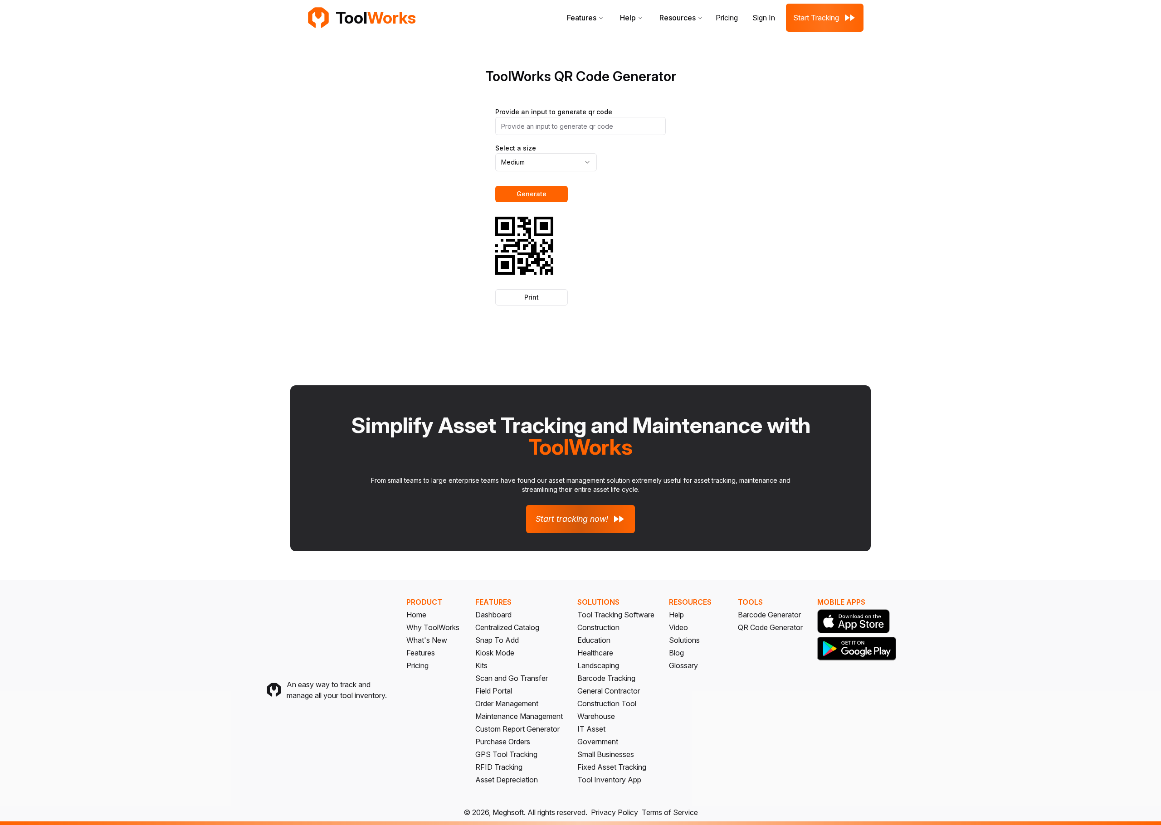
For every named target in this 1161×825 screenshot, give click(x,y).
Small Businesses (605, 754)
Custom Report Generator (517, 728)
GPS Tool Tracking (506, 754)
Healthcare (595, 652)
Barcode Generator (769, 614)
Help (628, 17)
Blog (676, 652)
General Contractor (608, 690)
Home (416, 614)
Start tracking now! (572, 519)
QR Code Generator (770, 627)
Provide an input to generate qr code (553, 112)
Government (597, 741)
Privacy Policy (614, 812)
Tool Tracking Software (615, 614)
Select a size (515, 148)
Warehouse (596, 716)
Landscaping (598, 665)
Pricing (727, 17)
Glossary (683, 665)
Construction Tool (606, 703)
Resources (677, 17)
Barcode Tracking (606, 678)
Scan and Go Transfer (511, 678)
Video (678, 627)
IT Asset (591, 728)
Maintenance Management (519, 716)
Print (531, 297)
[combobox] (546, 162)
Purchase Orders (502, 741)
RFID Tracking (498, 767)
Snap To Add (497, 640)
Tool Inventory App (609, 779)
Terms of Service (670, 812)
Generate (531, 194)
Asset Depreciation (506, 779)
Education (593, 640)
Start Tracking (816, 17)
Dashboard (493, 614)
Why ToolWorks (432, 627)
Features (581, 17)
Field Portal (493, 690)
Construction (598, 627)
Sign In (763, 17)
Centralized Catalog (507, 627)
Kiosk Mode (494, 652)
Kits (481, 665)
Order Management (506, 703)
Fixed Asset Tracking (611, 767)
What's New (426, 640)
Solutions (684, 640)
